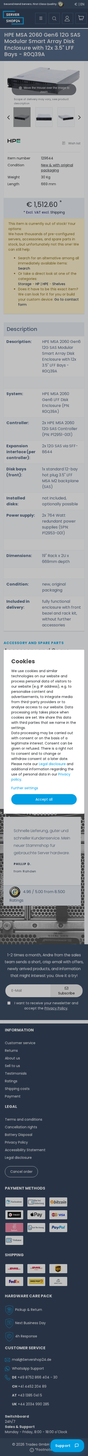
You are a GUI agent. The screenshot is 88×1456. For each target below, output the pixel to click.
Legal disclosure (52, 763)
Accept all (44, 799)
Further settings (24, 788)
